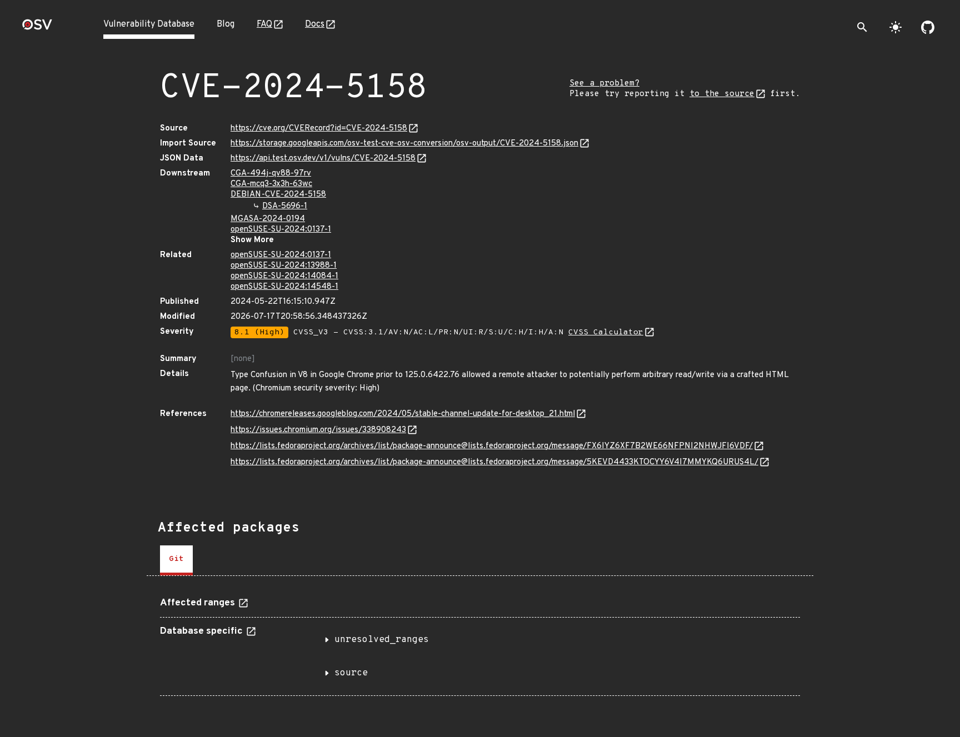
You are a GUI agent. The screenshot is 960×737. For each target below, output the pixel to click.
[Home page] (37, 28)
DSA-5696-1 (284, 206)
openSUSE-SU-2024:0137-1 (281, 229)
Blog (225, 24)
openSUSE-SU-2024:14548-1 (284, 287)
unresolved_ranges (381, 639)
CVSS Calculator (605, 332)
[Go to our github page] (927, 27)
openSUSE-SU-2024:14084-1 (284, 276)
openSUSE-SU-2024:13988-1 (284, 265)
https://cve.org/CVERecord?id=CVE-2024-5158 (319, 128)
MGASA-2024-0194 (268, 219)
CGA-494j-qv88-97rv (271, 173)
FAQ (264, 24)
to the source (721, 94)
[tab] (176, 560)
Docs (314, 24)
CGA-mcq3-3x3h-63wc (271, 184)
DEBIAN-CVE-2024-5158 (278, 194)
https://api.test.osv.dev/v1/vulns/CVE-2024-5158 (323, 158)
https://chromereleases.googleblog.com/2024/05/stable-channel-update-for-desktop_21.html (403, 414)
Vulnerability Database (148, 24)
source (351, 673)
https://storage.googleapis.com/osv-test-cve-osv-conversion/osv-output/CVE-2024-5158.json (404, 143)
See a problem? (604, 83)
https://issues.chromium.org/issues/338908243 (318, 430)
